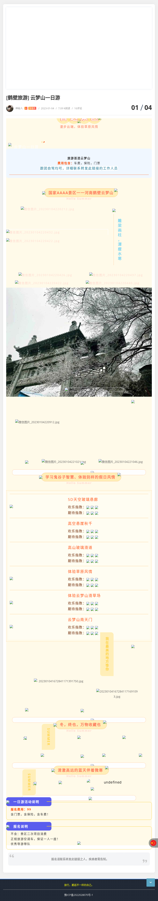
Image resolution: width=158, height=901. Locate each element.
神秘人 (25, 108)
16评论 (77, 108)
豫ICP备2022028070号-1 (78, 895)
